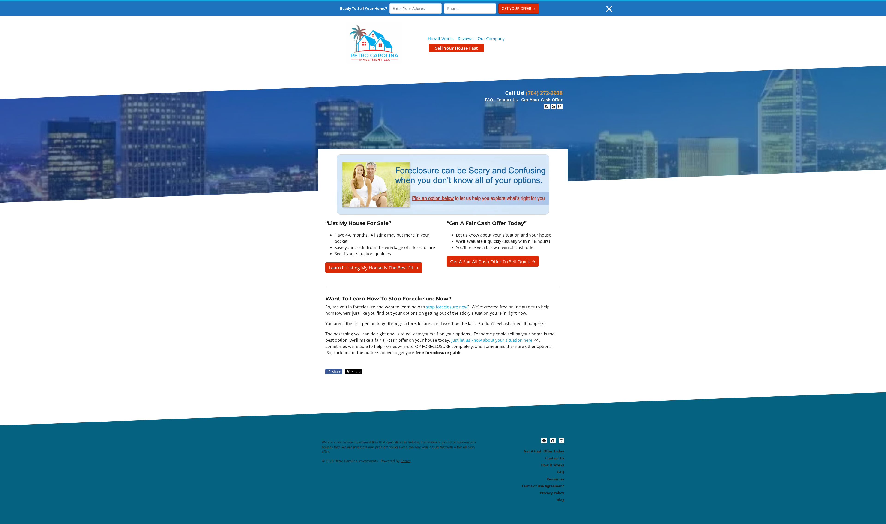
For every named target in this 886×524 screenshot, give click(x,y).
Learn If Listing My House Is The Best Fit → (374, 267)
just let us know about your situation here (491, 340)
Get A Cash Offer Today (544, 451)
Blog (560, 499)
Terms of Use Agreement (542, 486)
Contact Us (507, 99)
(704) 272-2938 (544, 93)
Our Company (491, 38)
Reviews (465, 38)
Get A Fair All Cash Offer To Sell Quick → (493, 261)
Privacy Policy (552, 493)
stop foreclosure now (446, 307)
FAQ (489, 99)
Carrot (405, 460)
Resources (555, 479)
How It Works (441, 38)
